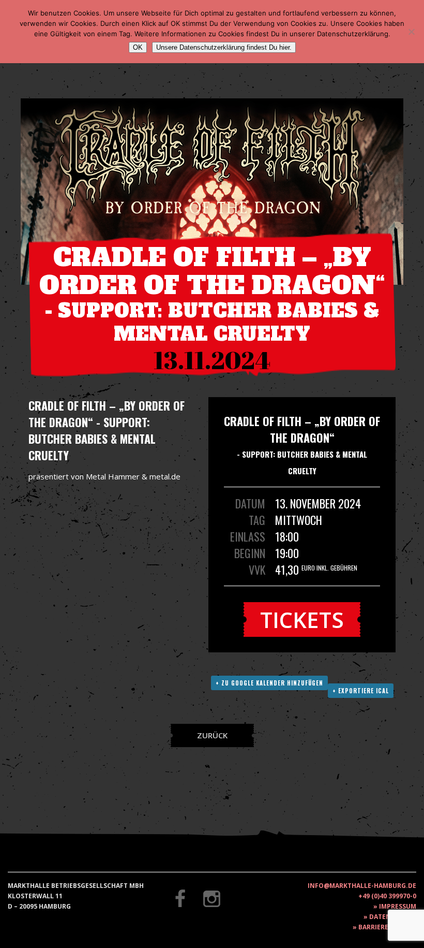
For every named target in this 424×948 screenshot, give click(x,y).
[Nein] (411, 31)
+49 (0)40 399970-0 (387, 896)
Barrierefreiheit (387, 927)
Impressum (397, 906)
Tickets (302, 619)
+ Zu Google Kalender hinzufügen (269, 683)
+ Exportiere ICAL (360, 691)
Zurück (212, 735)
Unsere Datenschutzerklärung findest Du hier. (224, 47)
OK (138, 47)
